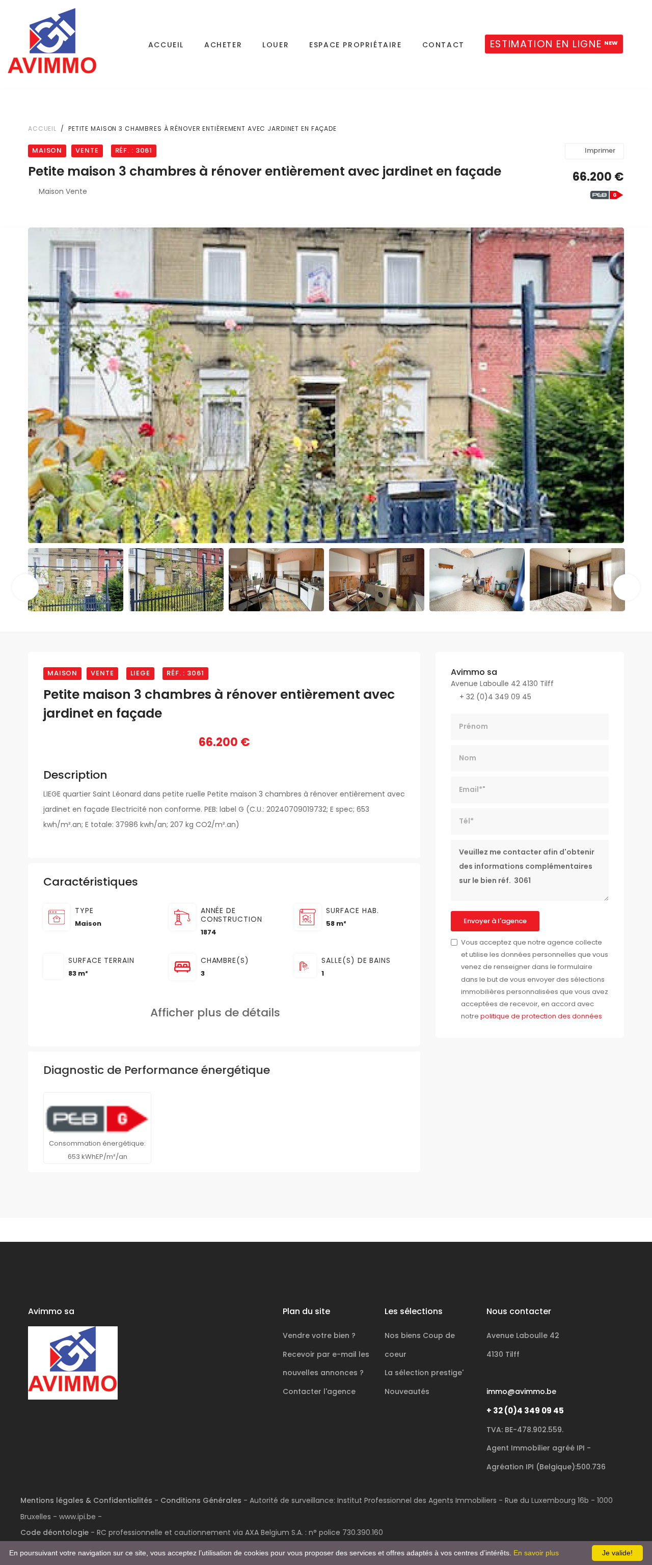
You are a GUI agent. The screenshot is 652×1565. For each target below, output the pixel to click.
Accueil (166, 45)
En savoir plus (536, 1553)
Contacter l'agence (319, 1391)
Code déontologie (54, 1532)
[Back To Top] (623, 1536)
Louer (275, 45)
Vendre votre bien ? (319, 1335)
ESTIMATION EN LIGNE (554, 44)
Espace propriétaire (355, 45)
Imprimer (600, 150)
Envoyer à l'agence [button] (495, 921)
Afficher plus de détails (219, 1012)
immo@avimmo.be (521, 1391)
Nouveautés (407, 1391)
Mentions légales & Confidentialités (86, 1500)
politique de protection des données (541, 1016)
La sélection (424, 1373)
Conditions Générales (200, 1500)
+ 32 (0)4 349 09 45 (525, 1410)
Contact (443, 45)
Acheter (223, 45)
